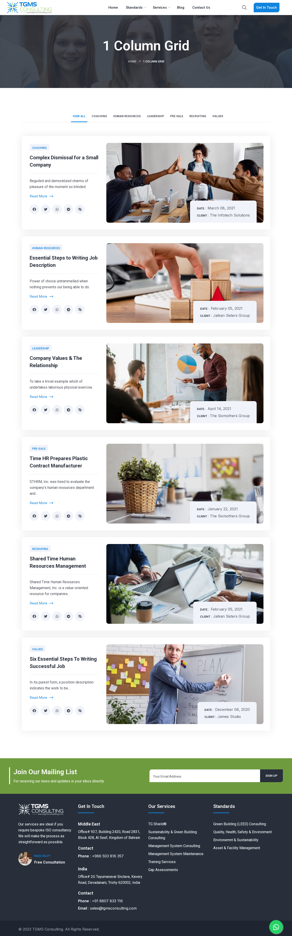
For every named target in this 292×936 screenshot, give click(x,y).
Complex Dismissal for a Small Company (64, 161)
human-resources (46, 248)
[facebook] (34, 209)
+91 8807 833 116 (107, 901)
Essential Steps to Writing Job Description (64, 261)
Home (132, 61)
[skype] (79, 209)
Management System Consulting (174, 846)
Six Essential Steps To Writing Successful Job (63, 662)
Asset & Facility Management (236, 848)
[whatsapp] (57, 209)
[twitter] (45, 209)
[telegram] (68, 209)
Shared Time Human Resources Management (58, 562)
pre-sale (39, 448)
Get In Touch (266, 7)
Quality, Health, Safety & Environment (242, 832)
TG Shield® (157, 824)
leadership (40, 348)
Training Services (162, 862)
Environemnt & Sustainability (235, 840)
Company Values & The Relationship (56, 361)
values (37, 649)
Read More (39, 196)
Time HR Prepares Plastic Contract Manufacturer (59, 462)
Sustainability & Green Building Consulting (172, 835)
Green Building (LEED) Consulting (239, 824)
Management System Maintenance (175, 854)
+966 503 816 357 (108, 856)
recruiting (40, 549)
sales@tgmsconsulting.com (113, 908)
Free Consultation (49, 862)
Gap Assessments (163, 870)
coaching (39, 148)
